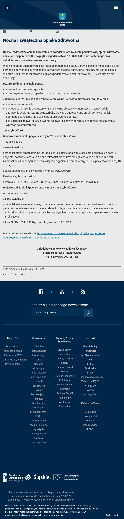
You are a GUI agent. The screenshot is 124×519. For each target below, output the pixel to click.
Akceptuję (111, 514)
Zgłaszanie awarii (12, 350)
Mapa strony (13, 346)
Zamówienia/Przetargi (15, 359)
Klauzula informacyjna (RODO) (90, 425)
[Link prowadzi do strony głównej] (62, 19)
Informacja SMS (13, 355)
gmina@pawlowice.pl (91, 377)
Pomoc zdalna (13, 364)
